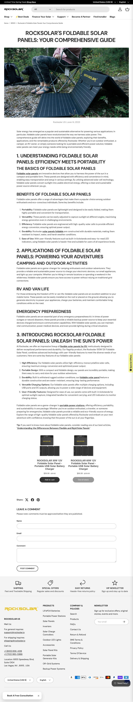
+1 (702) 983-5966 (13, 654)
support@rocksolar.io (14, 632)
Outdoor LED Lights (52, 639)
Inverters (47, 626)
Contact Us (75, 629)
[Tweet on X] (27, 500)
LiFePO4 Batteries (51, 610)
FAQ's (72, 624)
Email (19, 533)
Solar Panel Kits (50, 650)
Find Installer (100, 16)
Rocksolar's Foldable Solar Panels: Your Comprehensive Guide (40, 23)
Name (19, 521)
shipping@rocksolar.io (14, 640)
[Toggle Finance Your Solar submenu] (53, 16)
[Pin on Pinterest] (38, 500)
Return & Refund (78, 634)
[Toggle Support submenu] (67, 16)
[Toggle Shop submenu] (11, 16)
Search (73, 614)
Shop (6, 16)
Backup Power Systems (54, 668)
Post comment (27, 568)
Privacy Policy (76, 648)
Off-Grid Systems (51, 663)
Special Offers (130, 362)
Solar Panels (48, 621)
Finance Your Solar (41, 16)
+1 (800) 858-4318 (13, 651)
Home (6, 23)
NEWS (13, 23)
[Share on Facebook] (32, 500)
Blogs (112, 16)
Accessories (49, 645)
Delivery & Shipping (79, 658)
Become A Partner (81, 16)
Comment (21, 546)
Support (61, 16)
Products (74, 619)
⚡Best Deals (22, 16)
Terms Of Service (78, 653)
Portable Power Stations (54, 616)
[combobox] (70, 9)
